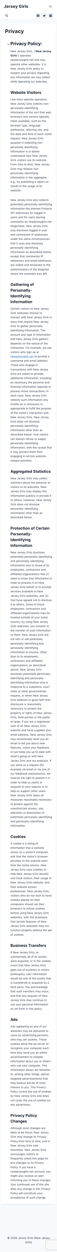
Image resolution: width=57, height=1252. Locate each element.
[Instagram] (50, 15)
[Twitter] (44, 15)
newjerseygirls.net (22, 356)
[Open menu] (50, 6)
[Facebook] (38, 15)
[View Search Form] (7, 16)
